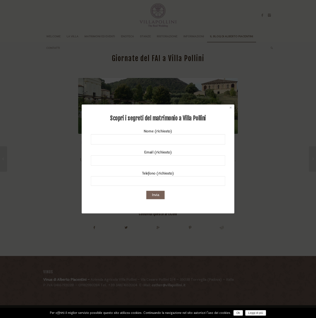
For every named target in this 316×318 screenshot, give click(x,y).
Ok (238, 313)
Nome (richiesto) (158, 131)
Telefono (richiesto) (158, 173)
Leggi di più (255, 313)
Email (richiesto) (158, 152)
